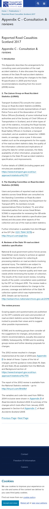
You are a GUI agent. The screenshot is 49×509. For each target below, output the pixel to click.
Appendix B (36, 398)
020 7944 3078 (23, 232)
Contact (24, 454)
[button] (38, 3)
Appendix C (31, 408)
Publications (14, 11)
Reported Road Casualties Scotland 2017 (18, 14)
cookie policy (29, 497)
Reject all (25, 503)
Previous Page (9, 418)
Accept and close (10, 503)
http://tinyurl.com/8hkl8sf (14, 388)
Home (4, 11)
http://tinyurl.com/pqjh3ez (15, 235)
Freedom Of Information (24, 460)
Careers (24, 467)
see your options (39, 503)
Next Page (23, 418)
